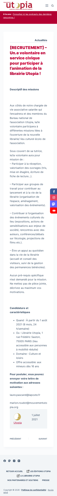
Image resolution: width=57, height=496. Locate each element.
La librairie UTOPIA (30, 476)
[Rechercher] (52, 6)
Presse (45, 480)
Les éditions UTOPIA (40, 471)
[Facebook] (4, 461)
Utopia (18, 422)
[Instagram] (14, 461)
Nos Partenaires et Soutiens (22, 480)
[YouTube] (19, 461)
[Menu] (46, 5)
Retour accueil (14, 471)
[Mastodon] (9, 461)
